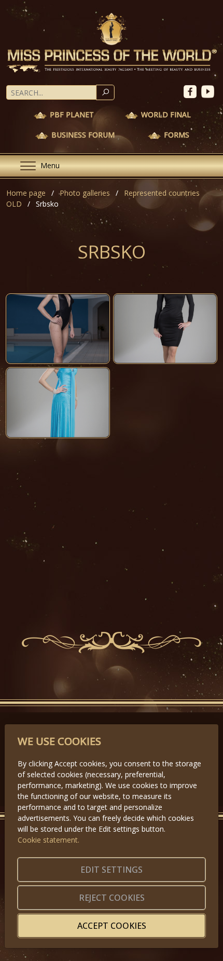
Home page (26, 193)
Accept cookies (111, 925)
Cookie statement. (48, 840)
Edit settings (111, 869)
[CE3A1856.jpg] (165, 329)
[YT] (209, 91)
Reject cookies (112, 897)
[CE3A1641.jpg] (57, 403)
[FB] (192, 91)
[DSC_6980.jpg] (57, 329)
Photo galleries (85, 193)
